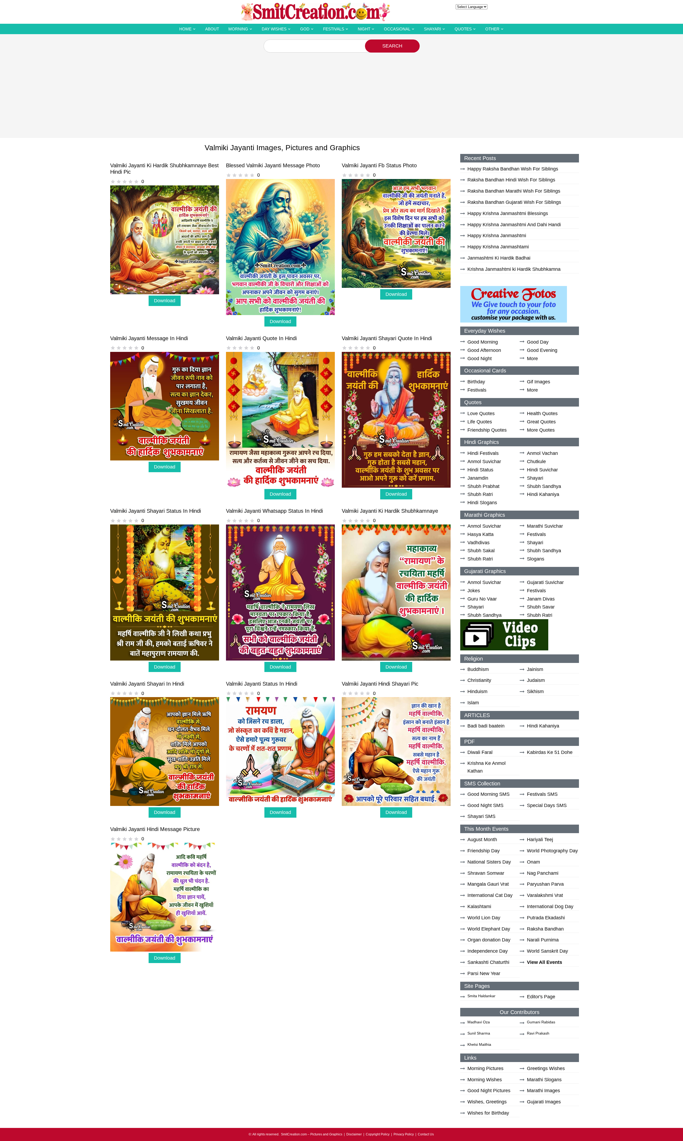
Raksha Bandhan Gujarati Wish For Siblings (514, 202)
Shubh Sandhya (544, 486)
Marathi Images (543, 1090)
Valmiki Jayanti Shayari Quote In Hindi (387, 338)
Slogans (535, 559)
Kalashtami (479, 906)
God (304, 29)
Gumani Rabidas (541, 1022)
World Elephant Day (488, 929)
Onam (533, 862)
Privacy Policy (404, 1134)
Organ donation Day (488, 940)
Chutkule (536, 461)
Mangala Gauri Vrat (488, 884)
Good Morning (482, 342)
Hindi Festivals (483, 453)
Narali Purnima (543, 940)
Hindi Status (480, 469)
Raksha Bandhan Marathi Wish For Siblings (513, 191)
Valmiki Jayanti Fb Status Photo (379, 165)
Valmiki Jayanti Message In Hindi (149, 338)
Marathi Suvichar (545, 526)
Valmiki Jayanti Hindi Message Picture (155, 829)
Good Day (538, 342)
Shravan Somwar (485, 873)
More (532, 358)
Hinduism (477, 691)
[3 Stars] (124, 181)
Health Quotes (542, 413)
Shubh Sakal (481, 550)
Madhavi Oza (478, 1022)
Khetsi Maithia (479, 1044)
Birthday (476, 381)
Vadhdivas (478, 542)
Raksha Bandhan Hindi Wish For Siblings (511, 179)
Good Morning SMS (488, 794)
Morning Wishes (484, 1079)
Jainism (535, 669)
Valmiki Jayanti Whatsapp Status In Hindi (274, 511)
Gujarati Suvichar (545, 582)
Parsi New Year (483, 973)
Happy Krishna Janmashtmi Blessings (507, 213)
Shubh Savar (541, 607)
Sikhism (535, 691)
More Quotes (541, 430)
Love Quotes (481, 413)
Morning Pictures (485, 1068)
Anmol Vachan (542, 453)
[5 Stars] (136, 181)
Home (185, 29)
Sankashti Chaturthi (488, 962)
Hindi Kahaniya (543, 494)
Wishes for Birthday (488, 1113)
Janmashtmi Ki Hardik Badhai (498, 258)
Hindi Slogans (482, 502)
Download (164, 300)
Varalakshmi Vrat (545, 895)
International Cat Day (490, 895)
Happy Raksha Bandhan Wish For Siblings (512, 169)
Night (364, 29)
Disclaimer (354, 1134)
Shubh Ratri (480, 494)
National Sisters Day (489, 862)
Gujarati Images (544, 1101)
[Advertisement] (341, 92)
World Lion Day (483, 917)
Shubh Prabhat (483, 486)
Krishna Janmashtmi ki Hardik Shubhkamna (514, 269)
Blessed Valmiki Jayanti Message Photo (273, 165)
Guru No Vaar (482, 599)
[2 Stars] (118, 181)
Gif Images (538, 381)
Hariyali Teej (540, 839)
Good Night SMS (485, 805)
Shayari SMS (481, 816)
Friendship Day (483, 850)
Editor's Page (541, 996)
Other (492, 29)
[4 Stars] (130, 181)
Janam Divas (541, 599)
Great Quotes (541, 421)
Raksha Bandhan (545, 929)
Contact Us (426, 1134)
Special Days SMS (547, 805)
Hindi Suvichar (542, 469)
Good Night (479, 358)
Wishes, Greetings (487, 1101)
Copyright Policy (378, 1134)
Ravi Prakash (538, 1033)
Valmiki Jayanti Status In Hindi (261, 684)
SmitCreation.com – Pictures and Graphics (311, 1134)
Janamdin (477, 478)
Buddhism (478, 669)
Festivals (333, 29)
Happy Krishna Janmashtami (498, 246)
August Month (482, 839)
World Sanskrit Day (547, 951)
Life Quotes (479, 421)
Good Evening (542, 350)
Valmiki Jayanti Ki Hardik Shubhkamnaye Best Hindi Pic (164, 168)
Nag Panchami (542, 873)
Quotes (463, 29)
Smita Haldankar (481, 996)
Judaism (536, 680)
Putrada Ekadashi (546, 917)
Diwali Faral (480, 752)
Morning (238, 29)
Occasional (397, 29)
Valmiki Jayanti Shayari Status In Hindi (155, 511)
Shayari (432, 29)
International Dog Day (550, 906)
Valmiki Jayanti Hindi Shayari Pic (380, 684)
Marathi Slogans (544, 1079)
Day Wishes (274, 29)
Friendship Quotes (487, 430)
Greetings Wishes (546, 1068)
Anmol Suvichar (484, 461)
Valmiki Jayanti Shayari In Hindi (147, 684)
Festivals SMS (542, 794)
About (212, 29)
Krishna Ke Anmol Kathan (486, 767)
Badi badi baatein (486, 726)
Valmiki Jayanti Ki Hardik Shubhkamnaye (390, 511)
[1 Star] (113, 181)
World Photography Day (552, 850)
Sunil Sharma (478, 1033)
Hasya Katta (480, 534)
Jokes (473, 590)
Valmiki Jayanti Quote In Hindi (261, 338)
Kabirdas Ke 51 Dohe (550, 752)
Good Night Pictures (488, 1090)
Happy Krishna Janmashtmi (496, 235)
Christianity (479, 680)
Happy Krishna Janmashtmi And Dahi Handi (514, 224)
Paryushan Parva (545, 884)
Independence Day (487, 951)
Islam (473, 702)
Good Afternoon (484, 350)
